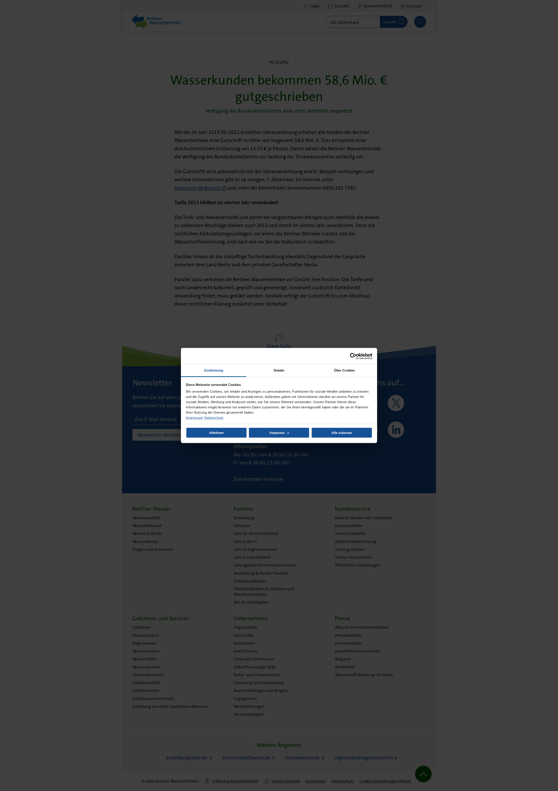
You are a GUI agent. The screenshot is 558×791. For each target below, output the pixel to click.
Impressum (194, 417)
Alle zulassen (342, 433)
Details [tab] (279, 370)
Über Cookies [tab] (344, 370)
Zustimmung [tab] (213, 370)
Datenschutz (214, 417)
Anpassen (277, 433)
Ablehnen (216, 433)
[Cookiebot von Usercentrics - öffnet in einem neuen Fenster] (353, 356)
